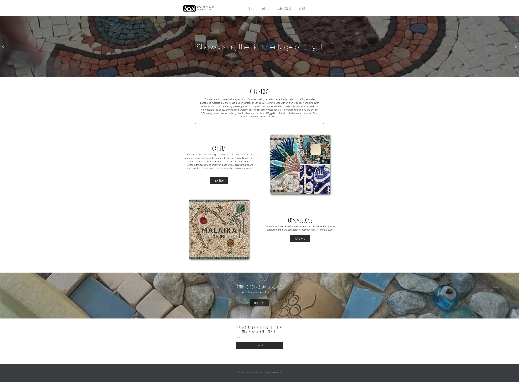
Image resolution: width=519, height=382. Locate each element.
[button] (3, 47)
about (302, 8)
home (251, 8)
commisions (284, 8)
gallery (266, 8)
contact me (259, 303)
